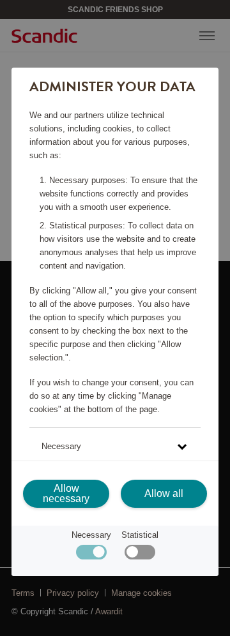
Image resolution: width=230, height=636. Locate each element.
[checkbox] (140, 555)
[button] (114, 446)
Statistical (139, 535)
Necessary (91, 535)
